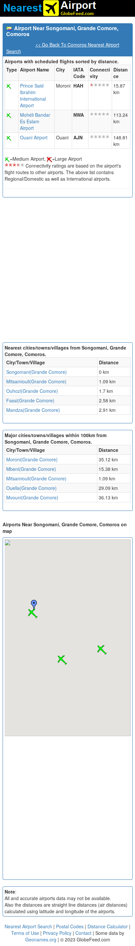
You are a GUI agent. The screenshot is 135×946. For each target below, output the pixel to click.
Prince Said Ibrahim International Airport (33, 95)
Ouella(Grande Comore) (31, 488)
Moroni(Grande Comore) (32, 459)
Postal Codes (70, 926)
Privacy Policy (58, 933)
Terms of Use (25, 933)
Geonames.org (40, 939)
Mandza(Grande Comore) (33, 410)
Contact (83, 933)
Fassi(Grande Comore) (30, 400)
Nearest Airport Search (28, 926)
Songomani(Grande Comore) (36, 372)
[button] (33, 613)
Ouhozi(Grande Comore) (32, 391)
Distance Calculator (107, 926)
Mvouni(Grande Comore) (32, 497)
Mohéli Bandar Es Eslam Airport (35, 121)
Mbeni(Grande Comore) (31, 469)
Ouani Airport (34, 137)
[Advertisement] (67, 271)
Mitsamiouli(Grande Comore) (36, 381)
